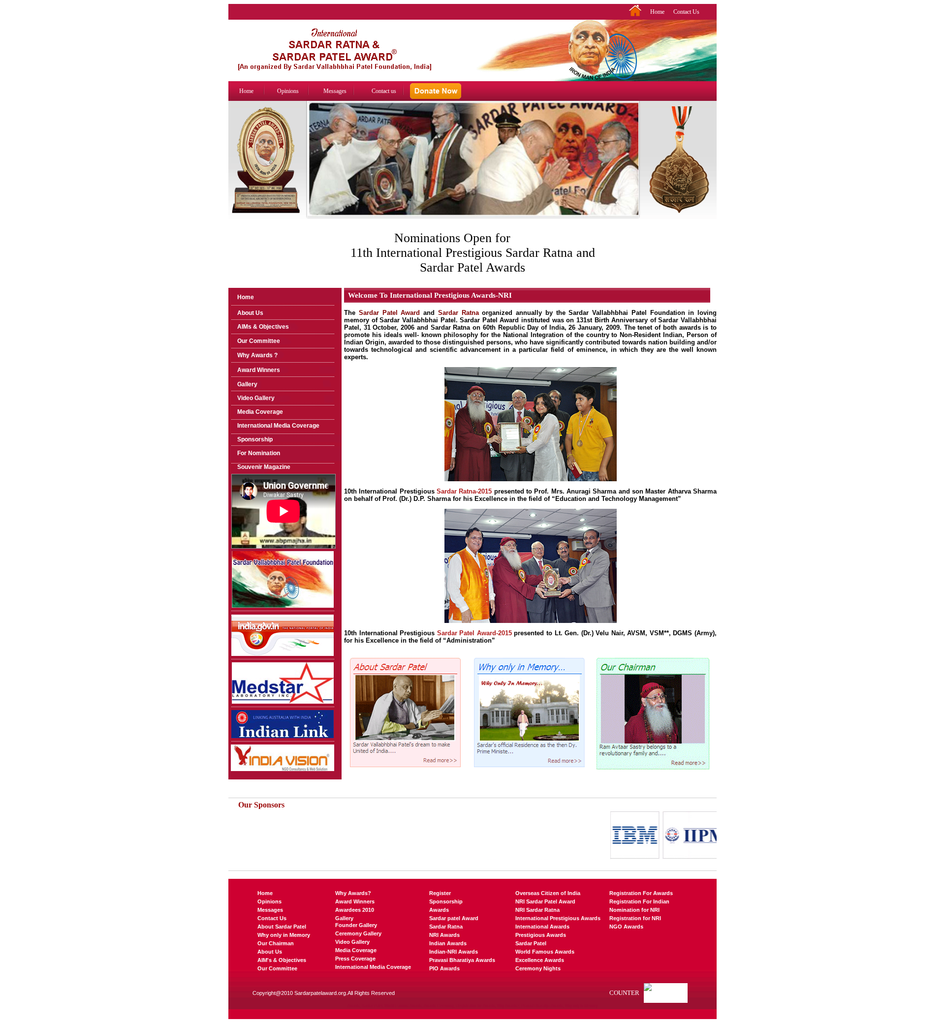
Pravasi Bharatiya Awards (462, 960)
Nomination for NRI (634, 910)
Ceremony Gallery (358, 933)
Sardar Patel (530, 943)
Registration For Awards (641, 893)
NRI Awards (444, 935)
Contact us (384, 91)
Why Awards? (353, 893)
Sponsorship (255, 439)
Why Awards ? (257, 355)
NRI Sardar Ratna (537, 910)
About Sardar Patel (281, 927)
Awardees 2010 (354, 910)
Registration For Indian (639, 901)
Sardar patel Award (453, 918)
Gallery (247, 384)
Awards (439, 910)
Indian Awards (448, 943)
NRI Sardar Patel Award (545, 901)
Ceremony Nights (538, 968)
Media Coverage (260, 411)
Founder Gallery (356, 925)
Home (657, 11)
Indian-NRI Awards (453, 952)
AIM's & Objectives (281, 960)
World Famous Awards (544, 952)
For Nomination (258, 453)
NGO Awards (626, 927)
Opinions (288, 91)
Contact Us (686, 11)
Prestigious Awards (540, 935)
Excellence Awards (539, 960)
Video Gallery (256, 398)
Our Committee (258, 341)
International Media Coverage (278, 425)
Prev (313, 169)
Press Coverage (355, 958)
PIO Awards (444, 968)
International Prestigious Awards (557, 918)
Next (632, 169)
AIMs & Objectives (263, 326)
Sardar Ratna (446, 927)
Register (440, 893)
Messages (334, 91)
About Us (250, 313)
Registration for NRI (635, 918)
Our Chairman (275, 943)
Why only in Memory (283, 935)
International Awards (542, 927)
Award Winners (258, 370)
